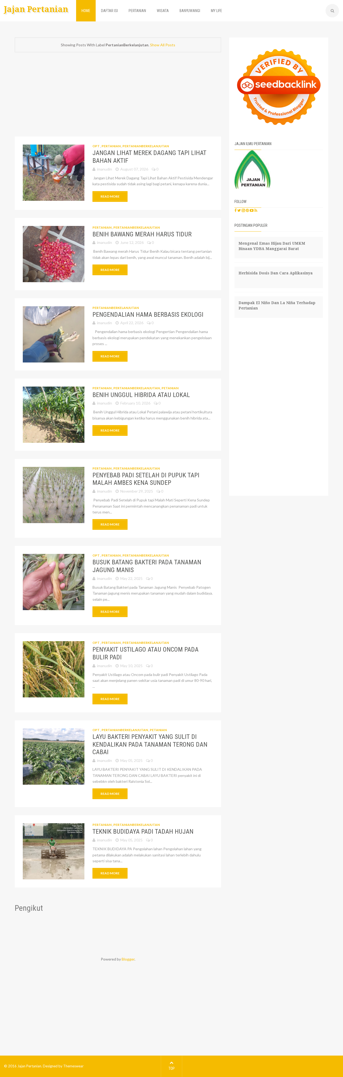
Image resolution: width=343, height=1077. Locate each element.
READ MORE (110, 196)
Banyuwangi (190, 11)
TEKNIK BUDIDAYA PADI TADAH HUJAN (142, 831)
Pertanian (137, 11)
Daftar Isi (109, 11)
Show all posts (162, 45)
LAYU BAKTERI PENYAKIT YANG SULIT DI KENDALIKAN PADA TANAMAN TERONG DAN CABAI (149, 744)
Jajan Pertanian (36, 9)
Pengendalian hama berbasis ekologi (147, 314)
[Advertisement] (118, 96)
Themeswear (73, 1066)
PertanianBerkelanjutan (145, 146)
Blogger (128, 959)
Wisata (163, 11)
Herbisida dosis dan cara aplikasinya (275, 273)
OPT (96, 146)
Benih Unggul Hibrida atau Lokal (141, 395)
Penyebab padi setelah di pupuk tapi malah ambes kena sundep (145, 479)
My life (216, 11)
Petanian (170, 388)
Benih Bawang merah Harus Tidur (142, 234)
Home (85, 11)
